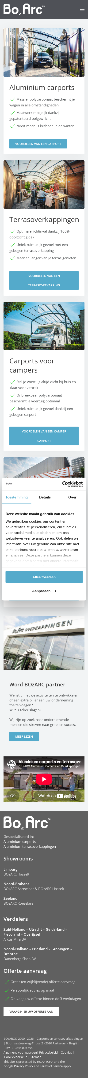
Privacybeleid (48, 1052)
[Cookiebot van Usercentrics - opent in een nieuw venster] (63, 484)
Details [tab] (45, 497)
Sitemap (35, 1057)
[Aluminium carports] (44, 91)
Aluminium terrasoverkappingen (30, 846)
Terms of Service (51, 1066)
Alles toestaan (44, 577)
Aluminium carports (20, 841)
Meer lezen (24, 736)
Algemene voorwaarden (20, 1052)
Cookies (66, 1052)
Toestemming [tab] (16, 497)
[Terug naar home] (24, 9)
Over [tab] (72, 497)
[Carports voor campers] (44, 376)
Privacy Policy (23, 1066)
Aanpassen (41, 591)
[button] (82, 9)
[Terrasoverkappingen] (44, 228)
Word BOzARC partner (37, 684)
